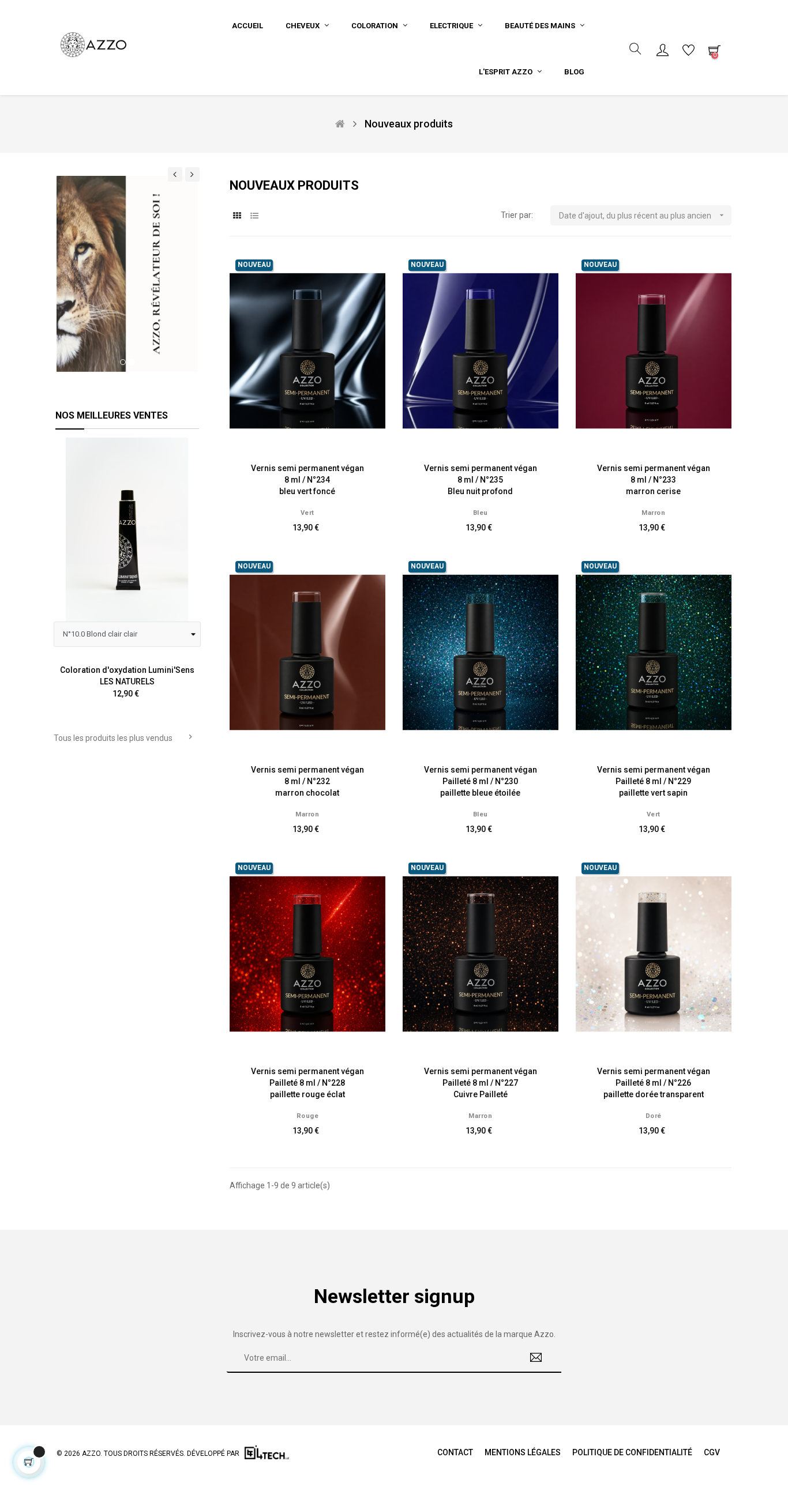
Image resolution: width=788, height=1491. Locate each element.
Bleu (480, 513)
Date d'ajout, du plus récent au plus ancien (642, 215)
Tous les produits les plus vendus (124, 737)
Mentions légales (523, 1452)
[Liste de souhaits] (364, 275)
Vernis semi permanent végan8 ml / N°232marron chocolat (307, 781)
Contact (455, 1452)
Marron (653, 513)
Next (188, 577)
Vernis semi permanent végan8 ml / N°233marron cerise (653, 480)
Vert (307, 513)
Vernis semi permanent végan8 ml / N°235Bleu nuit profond (480, 480)
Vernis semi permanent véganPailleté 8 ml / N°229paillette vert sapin (653, 781)
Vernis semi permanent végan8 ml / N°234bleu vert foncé (307, 480)
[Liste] (254, 216)
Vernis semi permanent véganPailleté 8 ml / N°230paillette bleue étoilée (480, 781)
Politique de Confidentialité (632, 1452)
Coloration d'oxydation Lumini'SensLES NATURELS (127, 675)
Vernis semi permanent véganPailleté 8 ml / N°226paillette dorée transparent (653, 1083)
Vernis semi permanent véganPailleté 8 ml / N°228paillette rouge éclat (307, 1083)
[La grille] (237, 216)
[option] (127, 274)
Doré (654, 1116)
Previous (66, 577)
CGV (712, 1452)
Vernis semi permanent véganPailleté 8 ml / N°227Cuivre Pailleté (480, 1083)
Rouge (308, 1116)
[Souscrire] (536, 1358)
